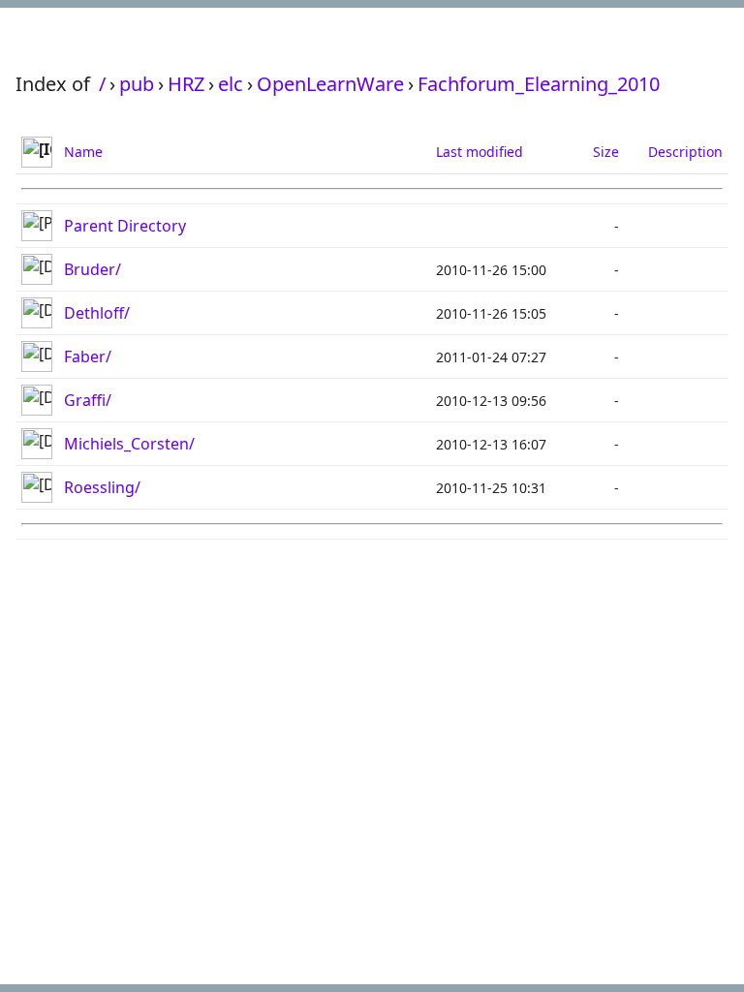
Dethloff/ (97, 313)
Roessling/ (102, 487)
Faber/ (87, 356)
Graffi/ (87, 400)
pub (136, 84)
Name (83, 151)
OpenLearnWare (330, 84)
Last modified (479, 151)
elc (230, 84)
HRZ (186, 84)
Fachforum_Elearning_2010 (539, 84)
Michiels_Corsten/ (129, 443)
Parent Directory (125, 225)
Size (606, 151)
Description (685, 151)
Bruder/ (92, 269)
